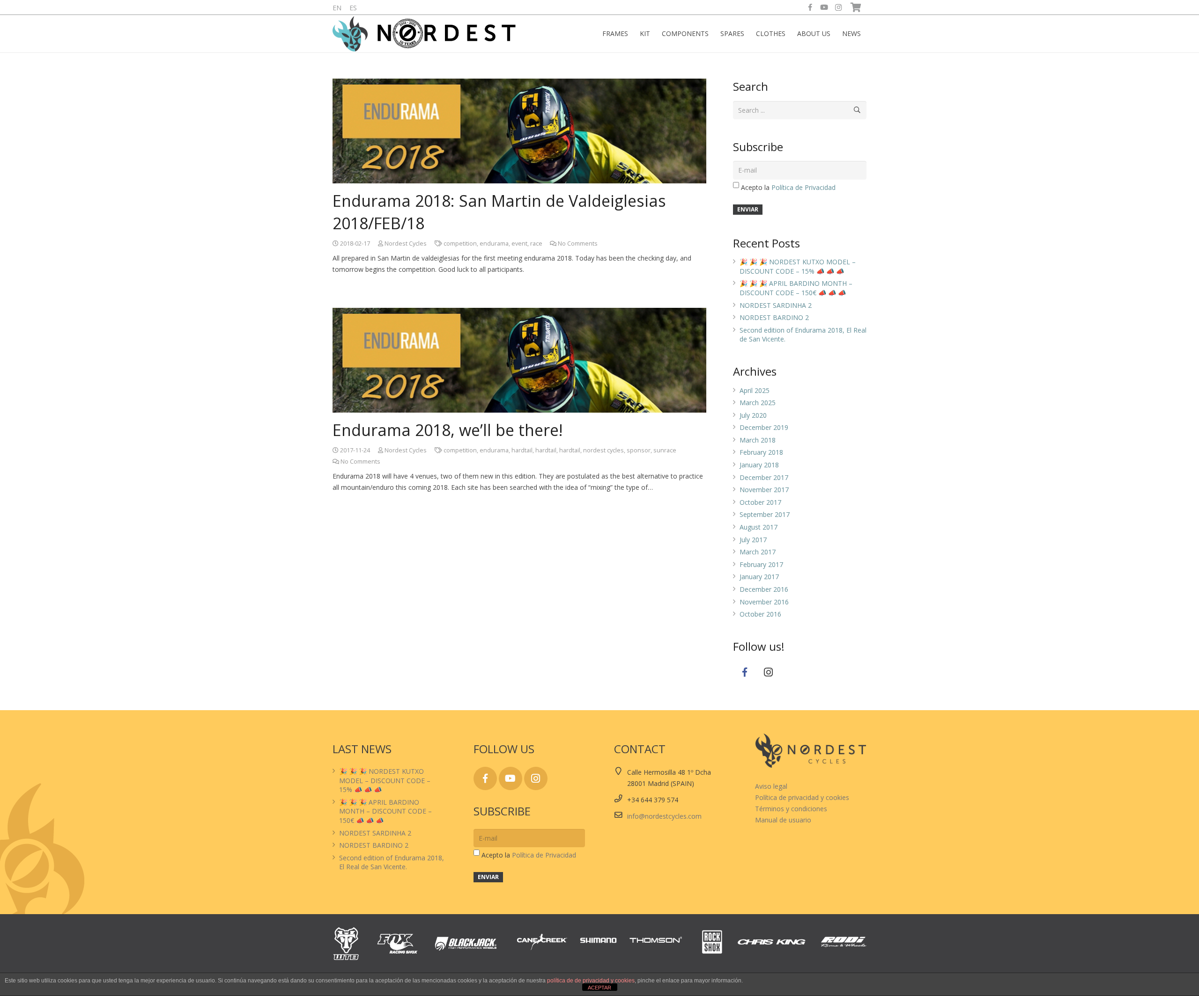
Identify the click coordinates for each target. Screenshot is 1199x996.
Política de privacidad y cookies (802, 797)
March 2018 (758, 440)
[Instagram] (838, 7)
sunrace (664, 450)
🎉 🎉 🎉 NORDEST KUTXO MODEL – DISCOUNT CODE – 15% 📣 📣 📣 (798, 266)
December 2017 (764, 477)
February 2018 (761, 452)
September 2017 (765, 514)
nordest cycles (603, 450)
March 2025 (758, 402)
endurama (494, 243)
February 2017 (761, 564)
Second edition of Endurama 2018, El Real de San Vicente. (391, 862)
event (519, 243)
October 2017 (760, 502)
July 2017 (753, 539)
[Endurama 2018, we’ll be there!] (519, 360)
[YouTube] (824, 7)
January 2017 (759, 576)
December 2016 (764, 589)
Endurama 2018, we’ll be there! (448, 430)
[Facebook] (810, 7)
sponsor (639, 450)
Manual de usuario (783, 819)
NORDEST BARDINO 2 (774, 317)
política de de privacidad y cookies (591, 980)
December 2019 (764, 427)
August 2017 (758, 527)
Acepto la (788, 187)
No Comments (578, 243)
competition (460, 243)
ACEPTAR (599, 987)
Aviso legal (771, 786)
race (536, 243)
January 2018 (759, 464)
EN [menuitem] (337, 7)
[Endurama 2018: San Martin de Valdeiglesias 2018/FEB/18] (519, 131)
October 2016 (760, 614)
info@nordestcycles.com (664, 816)
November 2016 (764, 601)
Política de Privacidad (803, 187)
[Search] (857, 110)
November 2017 (764, 489)
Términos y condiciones (791, 808)
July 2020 (753, 415)
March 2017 (758, 551)
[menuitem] (337, 7)
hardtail (522, 450)
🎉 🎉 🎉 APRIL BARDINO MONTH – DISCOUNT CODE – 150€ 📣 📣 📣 (796, 288)
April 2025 (755, 390)
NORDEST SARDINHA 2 (776, 305)
